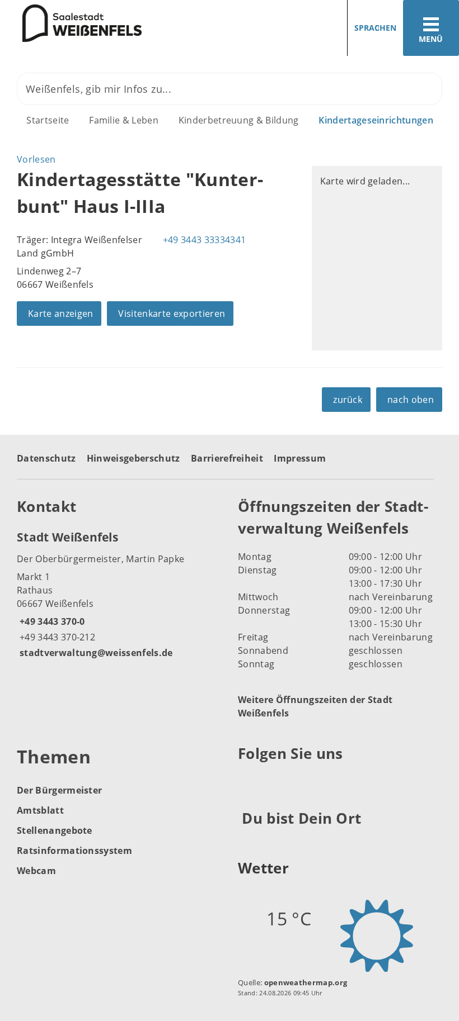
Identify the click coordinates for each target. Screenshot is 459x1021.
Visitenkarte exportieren (171, 313)
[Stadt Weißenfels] (119, 594)
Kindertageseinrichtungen (376, 120)
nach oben (410, 399)
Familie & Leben (123, 120)
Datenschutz (46, 458)
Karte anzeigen (60, 313)
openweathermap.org (306, 982)
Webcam (36, 871)
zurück (347, 399)
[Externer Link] (248, 781)
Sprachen (375, 27)
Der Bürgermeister (59, 790)
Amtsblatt (40, 810)
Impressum (300, 458)
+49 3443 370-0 (51, 621)
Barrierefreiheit (227, 458)
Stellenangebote (54, 830)
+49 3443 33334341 (203, 240)
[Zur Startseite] (71, 23)
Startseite (47, 120)
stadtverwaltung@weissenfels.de (95, 653)
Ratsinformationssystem (74, 850)
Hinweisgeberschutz (133, 458)
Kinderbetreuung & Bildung (239, 120)
